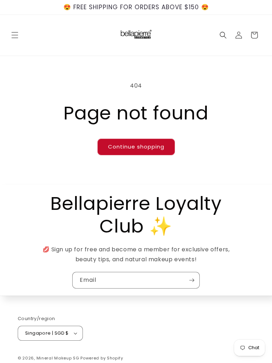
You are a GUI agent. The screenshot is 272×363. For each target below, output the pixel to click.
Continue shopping (136, 146)
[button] (15, 35)
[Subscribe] (191, 280)
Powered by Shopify (101, 358)
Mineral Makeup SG (57, 358)
